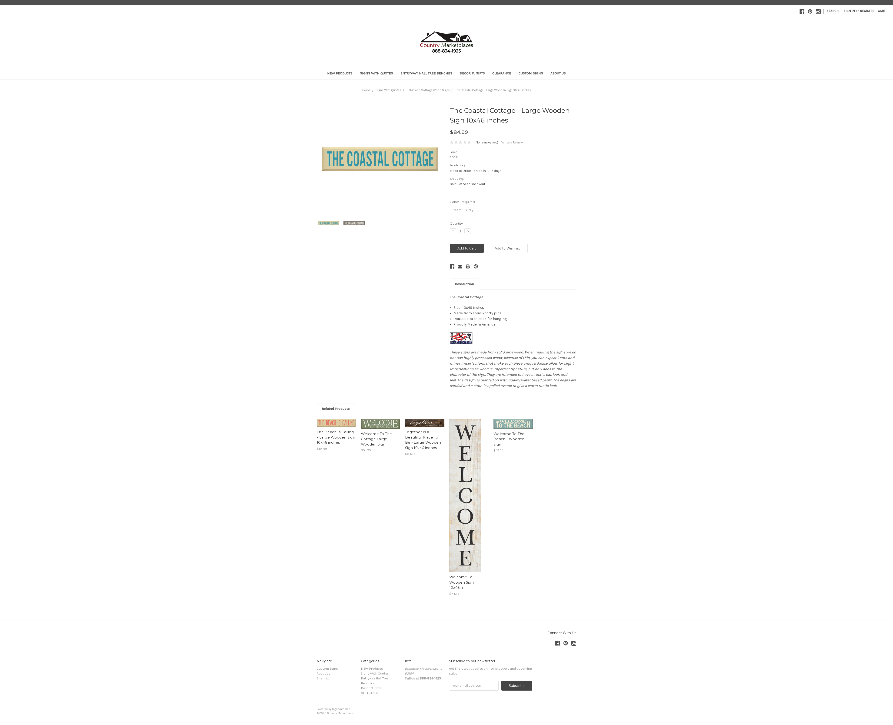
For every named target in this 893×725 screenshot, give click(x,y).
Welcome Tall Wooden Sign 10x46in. (461, 582)
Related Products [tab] (336, 408)
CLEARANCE (501, 73)
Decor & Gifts (472, 73)
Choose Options (336, 427)
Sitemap (323, 678)
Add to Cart (380, 428)
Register (867, 11)
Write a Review (512, 142)
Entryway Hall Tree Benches (426, 73)
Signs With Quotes (376, 73)
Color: (462, 202)
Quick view (336, 419)
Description (464, 284)
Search (833, 11)
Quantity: (456, 223)
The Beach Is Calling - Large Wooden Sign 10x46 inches (336, 437)
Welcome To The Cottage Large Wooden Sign (376, 439)
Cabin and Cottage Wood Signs (428, 90)
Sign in (849, 11)
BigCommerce (341, 709)
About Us (558, 73)
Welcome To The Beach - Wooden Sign (509, 439)
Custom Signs (531, 73)
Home (366, 90)
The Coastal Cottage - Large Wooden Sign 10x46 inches (493, 90)
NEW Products (340, 73)
